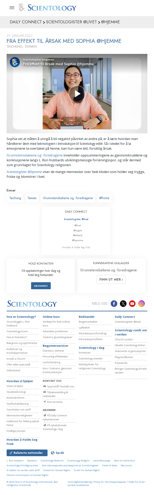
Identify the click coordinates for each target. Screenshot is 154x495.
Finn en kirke (55, 402)
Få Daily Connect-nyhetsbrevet (55, 417)
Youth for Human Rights (87, 470)
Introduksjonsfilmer (91, 339)
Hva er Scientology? (21, 317)
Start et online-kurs (124, 460)
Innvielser (85, 352)
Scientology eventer (91, 358)
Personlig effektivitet (55, 356)
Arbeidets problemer (55, 331)
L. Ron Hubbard (15, 460)
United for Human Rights (56, 470)
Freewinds (121, 363)
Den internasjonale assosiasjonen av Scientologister (70, 465)
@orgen (77, 230)
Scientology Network (52, 460)
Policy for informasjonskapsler (110, 481)
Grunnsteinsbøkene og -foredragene (35, 155)
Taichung (15, 198)
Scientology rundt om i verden (131, 332)
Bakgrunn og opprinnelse (22, 343)
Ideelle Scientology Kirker (130, 345)
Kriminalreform (15, 397)
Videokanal (13, 370)
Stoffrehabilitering (17, 403)
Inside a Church (16, 358)
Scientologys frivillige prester (22, 465)
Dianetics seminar (53, 350)
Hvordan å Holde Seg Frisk (76, 247)
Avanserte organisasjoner (130, 351)
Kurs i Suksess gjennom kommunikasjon (57, 370)
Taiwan (31, 198)
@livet (77, 225)
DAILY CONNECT (76, 212)
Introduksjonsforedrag (92, 333)
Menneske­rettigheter (19, 415)
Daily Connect (125, 317)
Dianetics (32, 460)
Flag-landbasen (124, 357)
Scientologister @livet (76, 219)
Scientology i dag (91, 348)
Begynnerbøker (88, 321)
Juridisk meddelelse (78, 485)
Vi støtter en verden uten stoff (23, 470)
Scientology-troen (17, 331)
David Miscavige (101, 460)
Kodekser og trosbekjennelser (17, 351)
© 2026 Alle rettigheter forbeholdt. (32, 483)
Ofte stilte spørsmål (18, 364)
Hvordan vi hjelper (20, 381)
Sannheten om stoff (19, 409)
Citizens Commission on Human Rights (27, 474)
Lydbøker (84, 327)
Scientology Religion (78, 460)
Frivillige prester (16, 431)
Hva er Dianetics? (17, 337)
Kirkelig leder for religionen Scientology (92, 366)
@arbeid (77, 235)
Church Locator (124, 339)
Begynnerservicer (55, 346)
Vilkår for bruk (136, 481)
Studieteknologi (16, 392)
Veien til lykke (15, 386)
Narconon (126, 465)
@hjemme (77, 240)
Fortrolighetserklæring (80, 481)
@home (104, 198)
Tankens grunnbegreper (57, 337)
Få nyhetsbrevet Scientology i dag (54, 427)
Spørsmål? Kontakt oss (60, 386)
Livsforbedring (51, 362)
